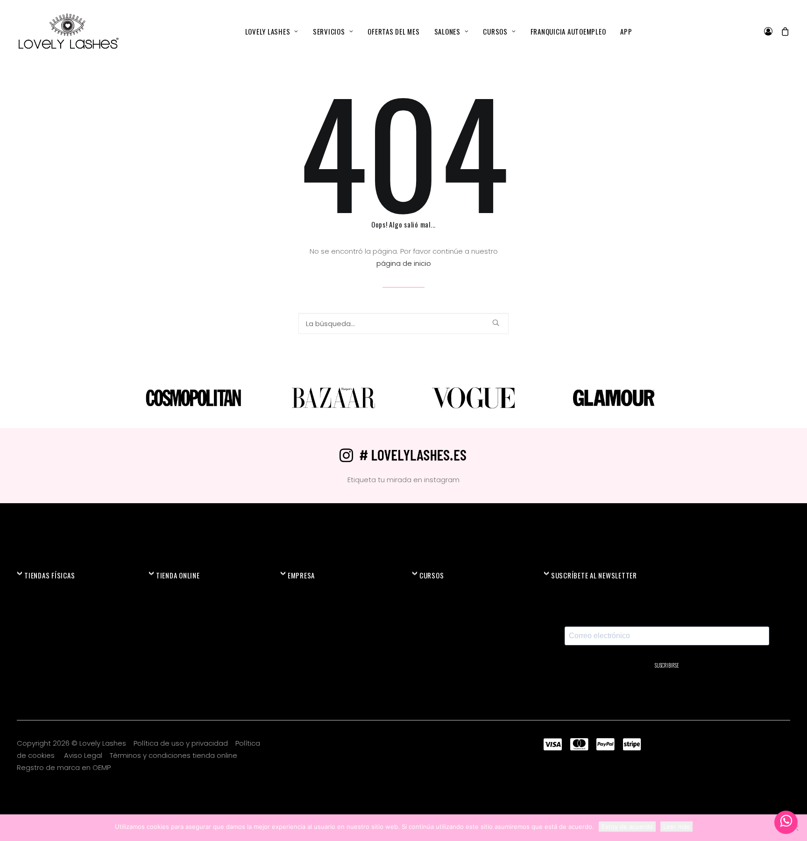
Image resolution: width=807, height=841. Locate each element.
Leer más (676, 826)
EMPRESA (301, 575)
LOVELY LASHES (267, 31)
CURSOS (495, 31)
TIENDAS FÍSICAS (49, 575)
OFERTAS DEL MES (393, 31)
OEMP (101, 767)
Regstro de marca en (54, 767)
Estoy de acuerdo (627, 826)
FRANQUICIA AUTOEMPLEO (568, 31)
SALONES (447, 31)
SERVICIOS (329, 31)
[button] (495, 322)
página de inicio (403, 263)
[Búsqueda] (403, 323)
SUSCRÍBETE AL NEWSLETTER (594, 575)
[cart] (783, 31)
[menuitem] (272, 31)
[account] (770, 31)
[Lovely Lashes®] (68, 31)
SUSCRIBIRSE (667, 665)
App (626, 31)
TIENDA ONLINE (178, 575)
